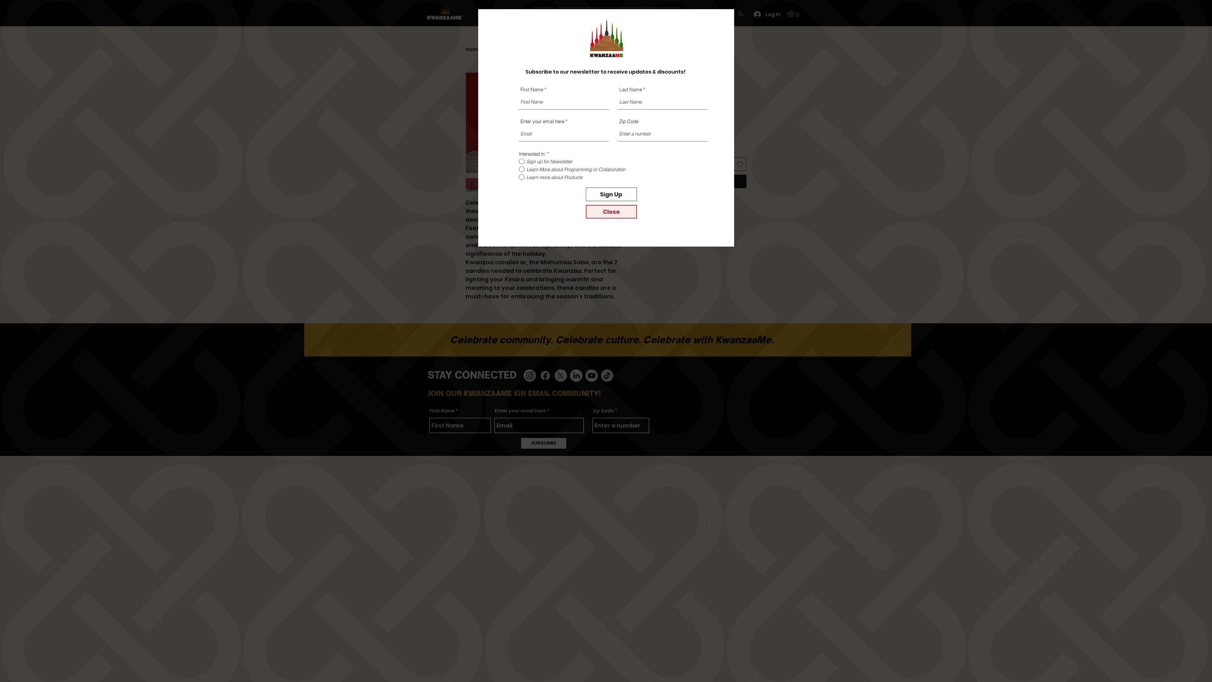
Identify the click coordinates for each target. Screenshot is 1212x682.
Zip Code (629, 121)
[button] (611, 211)
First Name (531, 89)
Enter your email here (542, 121)
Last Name (630, 89)
